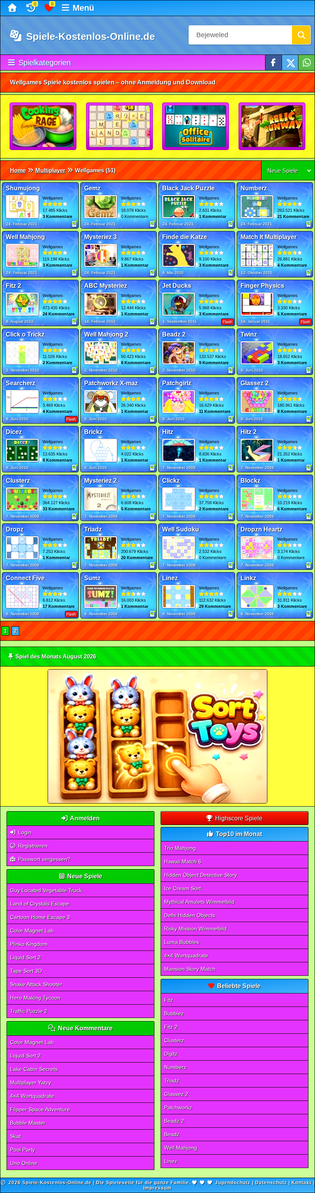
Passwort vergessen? (43, 859)
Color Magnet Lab (32, 930)
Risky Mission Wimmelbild (195, 929)
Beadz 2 (174, 1121)
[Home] (13, 8)
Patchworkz (178, 1107)
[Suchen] (301, 35)
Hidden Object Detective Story (200, 875)
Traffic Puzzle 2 (28, 1011)
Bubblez (174, 1013)
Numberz (175, 1067)
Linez (170, 1161)
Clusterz (174, 1040)
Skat (15, 1136)
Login (24, 832)
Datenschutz (271, 1182)
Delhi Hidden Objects (189, 915)
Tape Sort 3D (26, 971)
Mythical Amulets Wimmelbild (199, 902)
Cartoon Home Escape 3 (40, 917)
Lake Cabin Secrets (34, 1069)
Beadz (171, 1134)
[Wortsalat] (120, 126)
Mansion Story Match (190, 969)
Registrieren (32, 846)
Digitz (170, 1054)
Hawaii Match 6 (182, 861)
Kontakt (302, 1182)
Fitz (168, 1000)
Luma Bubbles (181, 942)
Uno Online (23, 1163)
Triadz (171, 1080)
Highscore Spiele (238, 818)
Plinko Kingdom (29, 944)
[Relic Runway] (272, 126)
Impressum (157, 1188)
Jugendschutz (232, 1182)
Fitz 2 (170, 1027)
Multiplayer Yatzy (30, 1082)
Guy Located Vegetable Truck (46, 890)
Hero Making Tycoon (35, 998)
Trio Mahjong (180, 848)
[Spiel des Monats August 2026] (158, 802)
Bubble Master (27, 1123)
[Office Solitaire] (196, 126)
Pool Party (22, 1150)
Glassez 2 (176, 1094)
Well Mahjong (180, 1148)
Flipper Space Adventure (40, 1109)
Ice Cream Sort (182, 888)
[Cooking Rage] (43, 126)
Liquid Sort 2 (25, 957)
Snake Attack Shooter (36, 984)
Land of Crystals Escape (39, 904)
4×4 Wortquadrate (32, 1096)
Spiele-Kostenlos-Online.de (89, 36)
